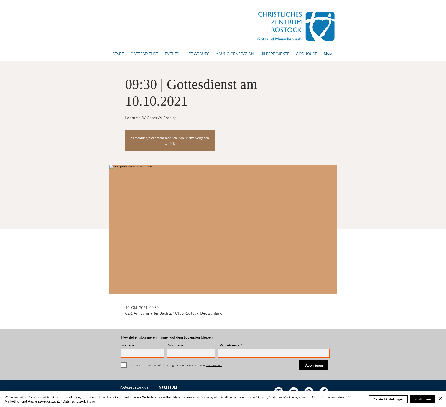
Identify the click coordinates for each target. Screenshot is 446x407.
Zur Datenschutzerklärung (76, 401)
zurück (170, 143)
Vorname (127, 345)
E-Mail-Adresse (228, 345)
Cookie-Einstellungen (388, 399)
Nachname (175, 345)
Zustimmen (422, 399)
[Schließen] (440, 399)
